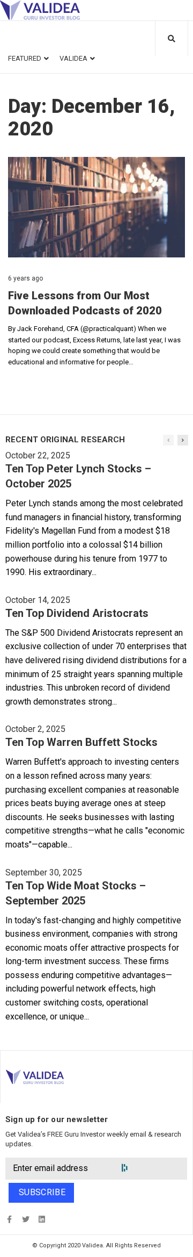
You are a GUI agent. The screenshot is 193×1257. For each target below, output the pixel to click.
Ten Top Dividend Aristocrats (77, 613)
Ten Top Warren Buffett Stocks (81, 742)
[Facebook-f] (9, 1220)
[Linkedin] (42, 1220)
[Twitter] (25, 1220)
